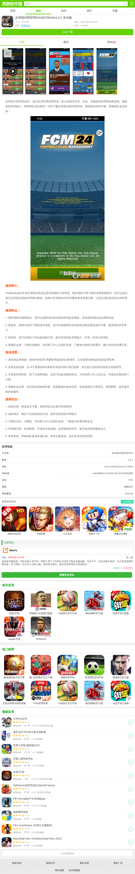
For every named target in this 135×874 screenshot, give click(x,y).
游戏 (38, 10)
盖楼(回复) (128, 568)
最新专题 (84, 863)
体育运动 (26, 25)
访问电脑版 (74, 870)
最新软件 (50, 863)
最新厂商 (118, 863)
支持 (117, 568)
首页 (12, 10)
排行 (89, 10)
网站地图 (59, 870)
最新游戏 (16, 863)
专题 (115, 10)
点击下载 (67, 32)
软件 (64, 10)
